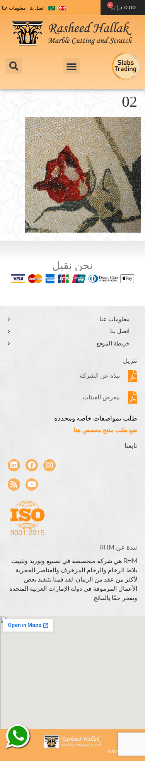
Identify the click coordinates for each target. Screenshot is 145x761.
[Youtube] (32, 484)
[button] (13, 66)
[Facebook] (32, 465)
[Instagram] (49, 465)
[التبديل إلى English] (62, 8)
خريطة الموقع (113, 343)
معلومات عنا (14, 8)
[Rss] (14, 484)
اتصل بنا (36, 8)
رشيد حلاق (17, 735)
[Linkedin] (14, 465)
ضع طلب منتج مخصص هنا (105, 430)
